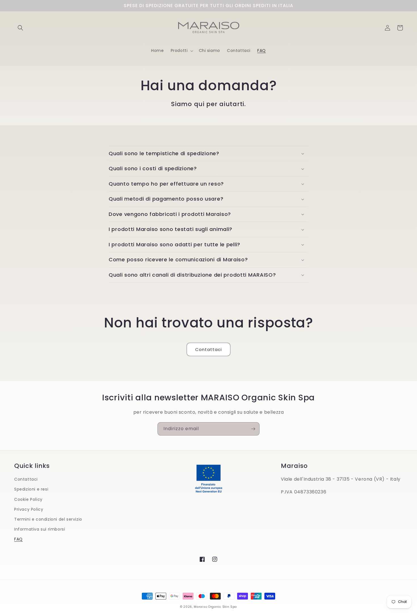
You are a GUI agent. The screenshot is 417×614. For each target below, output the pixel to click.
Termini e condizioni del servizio (48, 519)
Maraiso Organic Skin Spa (215, 607)
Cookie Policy (28, 499)
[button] (20, 28)
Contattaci (208, 349)
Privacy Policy (28, 509)
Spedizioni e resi (31, 489)
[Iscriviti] (253, 429)
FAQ (18, 539)
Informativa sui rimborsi (39, 529)
